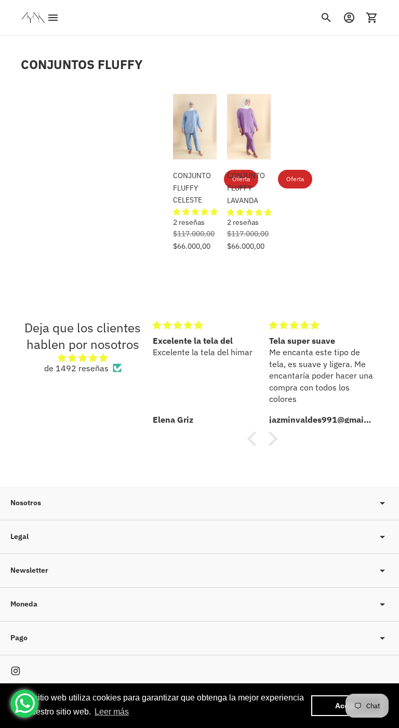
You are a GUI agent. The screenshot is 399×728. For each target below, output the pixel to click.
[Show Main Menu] (53, 17)
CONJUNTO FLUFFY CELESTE (192, 188)
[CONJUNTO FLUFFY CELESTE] (195, 126)
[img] (82, 358)
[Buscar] (326, 17)
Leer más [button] (112, 711)
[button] (195, 212)
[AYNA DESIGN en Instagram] (15, 671)
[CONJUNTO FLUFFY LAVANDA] (249, 126)
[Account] (349, 17)
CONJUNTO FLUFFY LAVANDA (246, 188)
